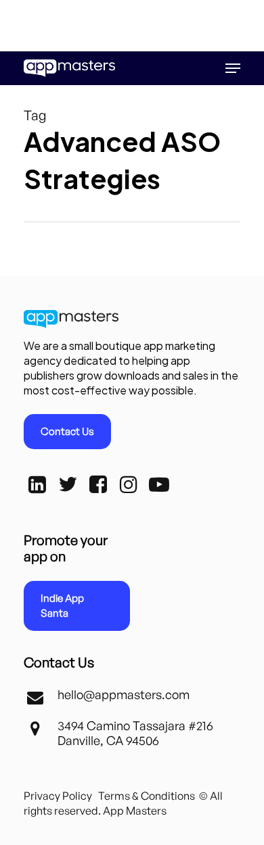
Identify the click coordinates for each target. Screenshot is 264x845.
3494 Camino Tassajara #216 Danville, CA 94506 (135, 733)
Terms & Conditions (146, 795)
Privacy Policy (58, 795)
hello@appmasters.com (124, 694)
